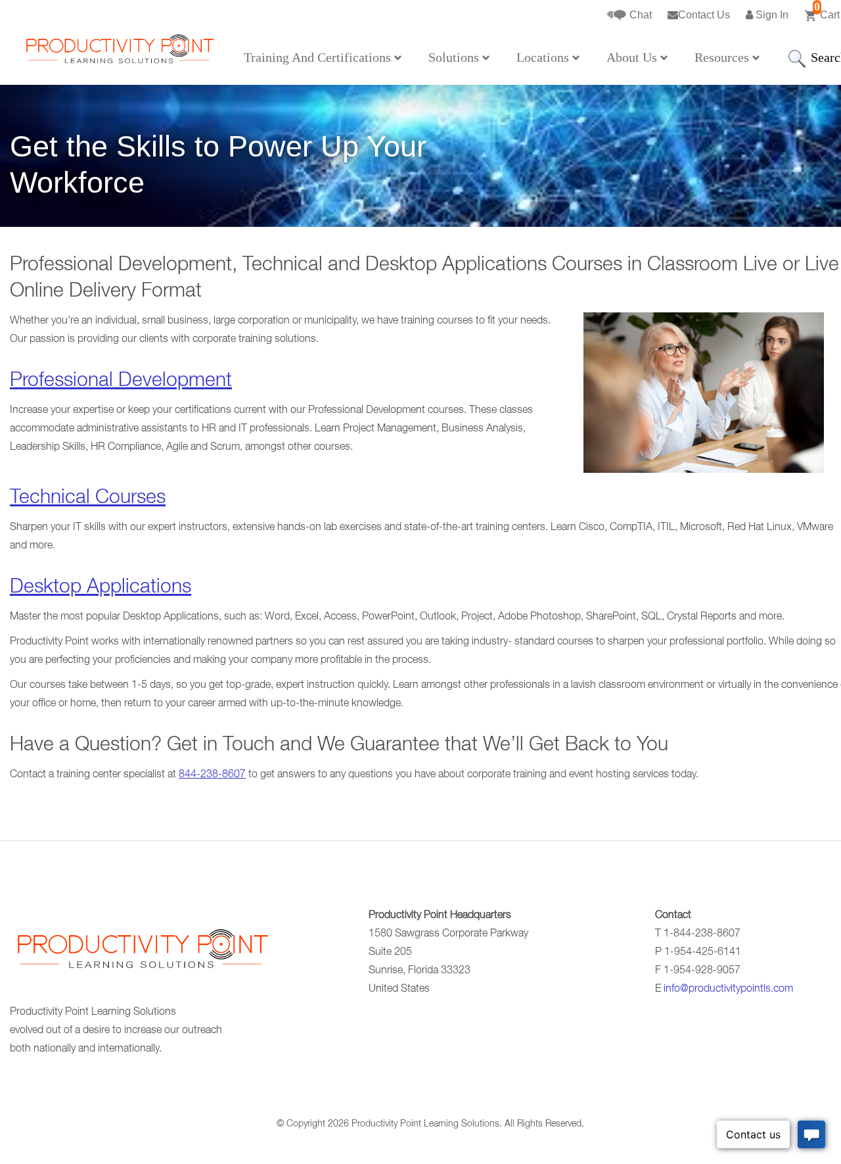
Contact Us (704, 14)
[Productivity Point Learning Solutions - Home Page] (141, 953)
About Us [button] (633, 57)
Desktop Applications (100, 588)
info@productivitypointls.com (728, 989)
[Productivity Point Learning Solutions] (118, 53)
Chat (639, 14)
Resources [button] (723, 57)
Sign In (770, 14)
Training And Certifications (319, 57)
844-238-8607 (212, 775)
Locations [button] (544, 57)
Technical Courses (88, 499)
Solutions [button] (455, 57)
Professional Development (121, 382)
